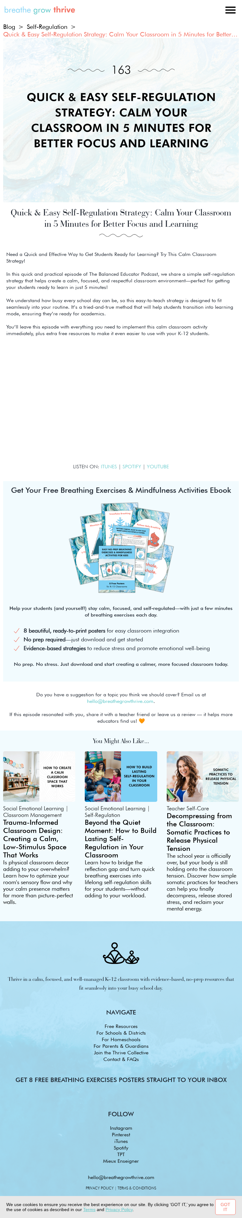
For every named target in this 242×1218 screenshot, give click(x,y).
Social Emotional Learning (33, 808)
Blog (9, 26)
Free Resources (121, 1026)
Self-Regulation (47, 26)
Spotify (121, 1148)
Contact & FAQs (121, 1059)
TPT (121, 1154)
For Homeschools (121, 1039)
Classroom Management (32, 815)
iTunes (121, 1141)
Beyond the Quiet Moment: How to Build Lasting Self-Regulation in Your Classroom (121, 838)
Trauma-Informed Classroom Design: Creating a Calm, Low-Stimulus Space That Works (34, 838)
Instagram (121, 1128)
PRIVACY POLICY (100, 1188)
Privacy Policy (119, 1209)
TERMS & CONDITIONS (137, 1188)
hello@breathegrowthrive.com (121, 1177)
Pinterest (121, 1135)
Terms (89, 1209)
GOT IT (225, 1207)
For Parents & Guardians (121, 1046)
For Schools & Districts (121, 1033)
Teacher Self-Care (188, 808)
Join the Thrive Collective (121, 1053)
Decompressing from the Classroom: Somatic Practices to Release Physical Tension (199, 832)
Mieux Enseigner (121, 1161)
